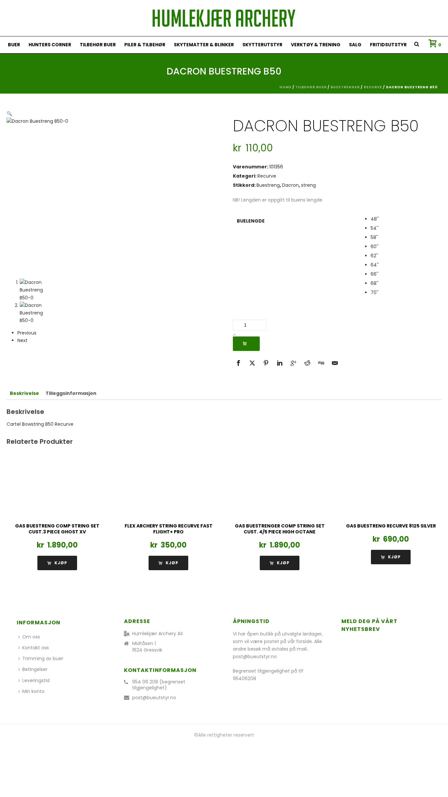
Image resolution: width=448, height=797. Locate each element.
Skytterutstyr (262, 44)
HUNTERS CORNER (50, 44)
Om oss (31, 637)
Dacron (290, 185)
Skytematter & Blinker (204, 44)
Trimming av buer (42, 658)
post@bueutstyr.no (154, 697)
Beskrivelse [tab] (24, 393)
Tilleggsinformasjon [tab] (71, 393)
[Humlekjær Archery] (224, 18)
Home (285, 87)
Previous (26, 333)
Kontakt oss (35, 647)
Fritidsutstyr (388, 44)
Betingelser (35, 669)
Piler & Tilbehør (144, 44)
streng (308, 185)
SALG (355, 44)
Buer (14, 44)
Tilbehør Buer (98, 44)
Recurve (373, 87)
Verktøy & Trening (315, 44)
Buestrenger (345, 87)
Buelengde (251, 221)
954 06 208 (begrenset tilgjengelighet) (158, 685)
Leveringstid (36, 680)
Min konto (33, 691)
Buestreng (268, 185)
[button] (9, 113)
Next (22, 340)
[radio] (404, 219)
